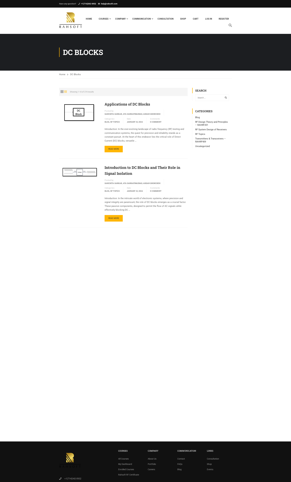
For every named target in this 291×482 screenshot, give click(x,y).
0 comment (155, 122)
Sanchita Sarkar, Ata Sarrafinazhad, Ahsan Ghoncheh (132, 114)
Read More (113, 149)
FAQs (179, 464)
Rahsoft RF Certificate (128, 474)
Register (224, 19)
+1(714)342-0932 (88, 4)
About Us (152, 459)
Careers (151, 469)
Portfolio (152, 464)
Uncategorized (202, 146)
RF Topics (115, 122)
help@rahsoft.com (109, 4)
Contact (181, 459)
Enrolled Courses (126, 469)
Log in (208, 19)
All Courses (123, 459)
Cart (196, 19)
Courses (104, 19)
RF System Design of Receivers (211, 129)
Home (89, 19)
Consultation (165, 19)
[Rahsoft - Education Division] (70, 20)
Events (210, 469)
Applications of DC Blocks (127, 104)
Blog (107, 122)
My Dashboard (125, 464)
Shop (183, 19)
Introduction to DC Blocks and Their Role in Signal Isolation (142, 170)
